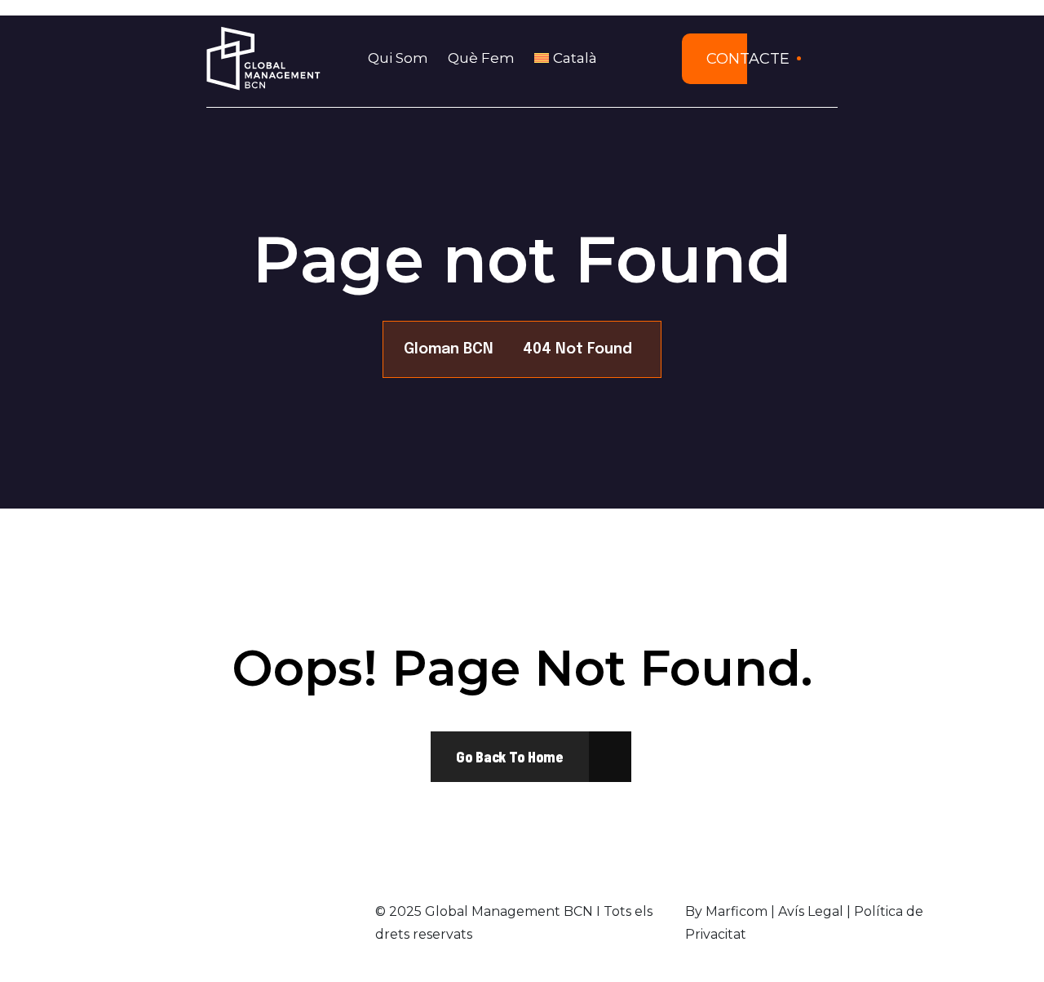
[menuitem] (571, 58)
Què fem (481, 58)
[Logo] (263, 58)
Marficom (737, 911)
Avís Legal (810, 911)
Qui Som (398, 58)
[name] (510, 756)
